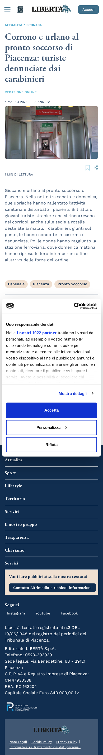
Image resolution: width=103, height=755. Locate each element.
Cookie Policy (41, 741)
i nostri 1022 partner (37, 332)
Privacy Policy (66, 741)
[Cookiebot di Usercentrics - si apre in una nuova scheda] (74, 305)
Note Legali (18, 741)
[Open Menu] (7, 9)
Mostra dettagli (73, 393)
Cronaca (34, 25)
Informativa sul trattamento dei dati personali (45, 747)
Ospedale (16, 284)
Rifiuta (51, 444)
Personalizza (48, 427)
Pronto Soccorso (72, 284)
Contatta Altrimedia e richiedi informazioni (52, 588)
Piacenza (41, 284)
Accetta (51, 410)
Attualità (13, 25)
